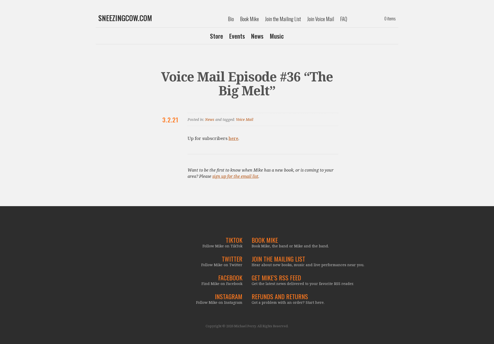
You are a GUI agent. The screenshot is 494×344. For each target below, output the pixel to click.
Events (237, 35)
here (233, 138)
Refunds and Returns (280, 296)
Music (277, 35)
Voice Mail (244, 119)
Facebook (230, 277)
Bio (231, 19)
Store (216, 35)
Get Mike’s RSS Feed (276, 277)
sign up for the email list (235, 176)
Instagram (228, 296)
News (257, 35)
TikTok (234, 240)
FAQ (343, 19)
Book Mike (249, 19)
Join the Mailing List (283, 19)
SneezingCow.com (125, 18)
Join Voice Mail (320, 19)
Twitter (232, 259)
